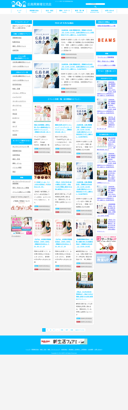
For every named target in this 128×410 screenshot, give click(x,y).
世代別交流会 (17, 84)
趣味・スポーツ (64, 11)
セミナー (15, 130)
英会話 (14, 114)
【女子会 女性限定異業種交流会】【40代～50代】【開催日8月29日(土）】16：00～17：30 (42, 242)
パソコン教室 (17, 167)
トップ (28, 349)
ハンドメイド (17, 97)
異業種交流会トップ (18, 11)
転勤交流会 (16, 42)
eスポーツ (15, 118)
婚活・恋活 (48, 11)
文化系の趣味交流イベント (21, 62)
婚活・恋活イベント (19, 46)
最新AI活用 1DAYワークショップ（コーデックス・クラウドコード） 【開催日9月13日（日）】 (63, 128)
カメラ (14, 109)
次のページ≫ (79, 330)
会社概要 (90, 349)
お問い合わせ (109, 11)
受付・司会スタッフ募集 (20, 188)
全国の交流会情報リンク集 (107, 26)
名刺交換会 (94, 11)
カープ (14, 126)
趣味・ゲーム (17, 163)
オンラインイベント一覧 (20, 146)
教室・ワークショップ (54, 349)
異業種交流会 (33, 11)
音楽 (14, 122)
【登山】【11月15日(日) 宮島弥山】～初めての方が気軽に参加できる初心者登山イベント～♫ (84, 295)
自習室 (14, 135)
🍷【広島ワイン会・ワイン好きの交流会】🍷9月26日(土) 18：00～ (42, 184)
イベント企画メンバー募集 (21, 192)
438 (71, 330)
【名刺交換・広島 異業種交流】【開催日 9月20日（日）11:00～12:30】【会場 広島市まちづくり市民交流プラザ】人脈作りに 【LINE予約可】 (77, 32)
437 (67, 330)
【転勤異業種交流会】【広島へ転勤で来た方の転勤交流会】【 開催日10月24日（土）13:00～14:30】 (84, 242)
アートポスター (16, 236)
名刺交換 (15, 50)
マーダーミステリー (19, 101)
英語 (14, 172)
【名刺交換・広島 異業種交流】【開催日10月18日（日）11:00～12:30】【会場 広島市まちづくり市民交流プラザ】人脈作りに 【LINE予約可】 (77, 66)
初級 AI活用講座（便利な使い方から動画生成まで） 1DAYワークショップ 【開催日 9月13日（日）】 (42, 128)
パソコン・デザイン (19, 93)
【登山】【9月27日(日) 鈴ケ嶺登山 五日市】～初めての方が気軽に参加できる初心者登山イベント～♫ (63, 185)
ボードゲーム (17, 105)
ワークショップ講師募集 (106, 57)
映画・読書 (16, 89)
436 (62, 330)
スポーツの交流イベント (20, 66)
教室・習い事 (79, 11)
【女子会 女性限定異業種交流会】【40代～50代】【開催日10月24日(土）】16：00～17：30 (63, 242)
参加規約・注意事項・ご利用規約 (78, 349)
